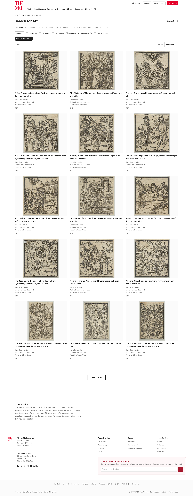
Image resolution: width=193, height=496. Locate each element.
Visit (29, 9)
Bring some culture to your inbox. (115, 461)
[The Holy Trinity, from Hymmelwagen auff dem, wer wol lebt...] (152, 70)
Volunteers (161, 445)
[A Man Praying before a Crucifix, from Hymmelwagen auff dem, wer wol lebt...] (41, 70)
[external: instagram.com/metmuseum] (28, 466)
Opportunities (162, 438)
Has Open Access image (78, 33)
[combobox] (99, 27)
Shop (87, 9)
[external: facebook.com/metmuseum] (18, 466)
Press (100, 452)
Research (79, 9)
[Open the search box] (95, 9)
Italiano (93, 484)
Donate (147, 3)
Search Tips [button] (171, 21)
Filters (18, 33)
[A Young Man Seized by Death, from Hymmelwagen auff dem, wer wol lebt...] (96, 133)
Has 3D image (102, 33)
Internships (161, 452)
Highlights (33, 33)
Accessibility (102, 445)
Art (56, 9)
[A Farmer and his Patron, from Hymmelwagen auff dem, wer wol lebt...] (96, 258)
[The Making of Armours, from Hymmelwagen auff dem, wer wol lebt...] (96, 196)
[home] (15, 15)
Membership (159, 3)
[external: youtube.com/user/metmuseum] (34, 466)
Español (66, 484)
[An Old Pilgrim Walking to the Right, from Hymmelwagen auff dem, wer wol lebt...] (41, 196)
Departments (102, 441)
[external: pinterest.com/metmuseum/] (24, 466)
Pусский (135, 484)
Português (75, 484)
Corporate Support (135, 448)
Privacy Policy (37, 492)
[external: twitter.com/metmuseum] (21, 466)
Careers (160, 441)
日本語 (109, 484)
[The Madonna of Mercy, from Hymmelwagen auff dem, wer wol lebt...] (96, 70)
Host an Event (133, 445)
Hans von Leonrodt (22, 38)
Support (131, 438)
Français (85, 484)
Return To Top (96, 377)
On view (45, 33)
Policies (101, 448)
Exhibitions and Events (43, 9)
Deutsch (102, 484)
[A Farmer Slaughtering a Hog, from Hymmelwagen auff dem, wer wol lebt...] (152, 258)
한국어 (117, 484)
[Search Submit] (174, 27)
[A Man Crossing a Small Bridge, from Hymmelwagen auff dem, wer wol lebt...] (152, 196)
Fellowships (161, 448)
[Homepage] (19, 5)
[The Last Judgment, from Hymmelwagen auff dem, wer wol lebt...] (96, 321)
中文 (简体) (126, 484)
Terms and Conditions (23, 492)
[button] (90, 33)
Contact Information (51, 492)
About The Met (104, 438)
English (57, 484)
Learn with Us (66, 9)
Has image (59, 33)
